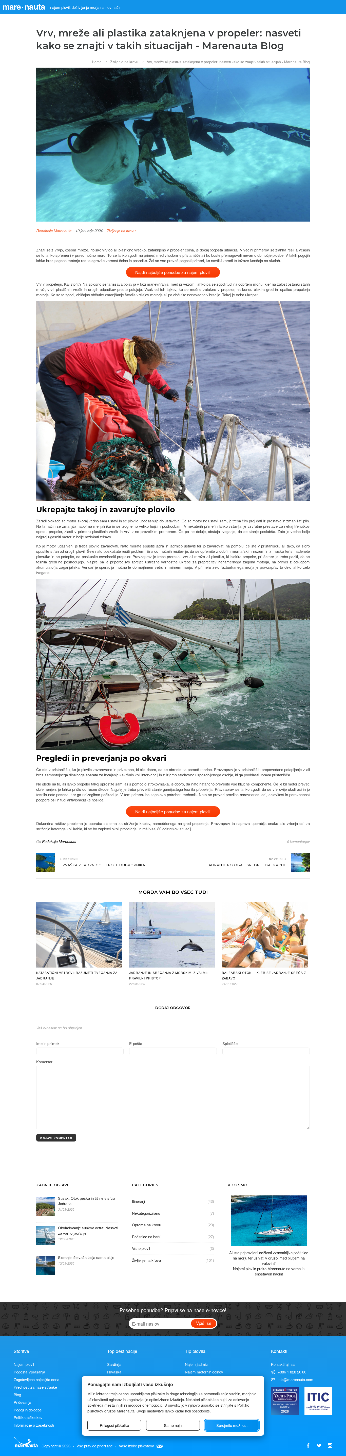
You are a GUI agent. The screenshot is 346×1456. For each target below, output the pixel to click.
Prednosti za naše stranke (35, 1387)
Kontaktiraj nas (283, 1364)
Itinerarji (138, 1201)
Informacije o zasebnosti (34, 1425)
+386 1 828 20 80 (292, 1371)
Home (97, 61)
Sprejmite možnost (231, 1425)
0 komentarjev (298, 841)
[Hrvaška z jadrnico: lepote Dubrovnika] (45, 862)
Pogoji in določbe (28, 1409)
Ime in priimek (48, 1043)
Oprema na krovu (146, 1224)
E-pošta (135, 1043)
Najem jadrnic (196, 1364)
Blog (17, 1394)
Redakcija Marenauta (53, 230)
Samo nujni (173, 1425)
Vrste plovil (141, 1248)
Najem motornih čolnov (204, 1371)
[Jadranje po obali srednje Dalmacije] (300, 862)
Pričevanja (22, 1402)
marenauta (24, 6)
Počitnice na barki (146, 1236)
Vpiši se (203, 1323)
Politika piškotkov (28, 1417)
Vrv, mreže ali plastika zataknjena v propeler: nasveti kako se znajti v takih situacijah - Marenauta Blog (228, 61)
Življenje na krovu (124, 61)
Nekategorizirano (146, 1213)
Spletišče (230, 1043)
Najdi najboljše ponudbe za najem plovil (173, 272)
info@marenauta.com (295, 1379)
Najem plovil (24, 1364)
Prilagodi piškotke (114, 1425)
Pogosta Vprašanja (29, 1371)
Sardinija (114, 1364)
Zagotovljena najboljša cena (36, 1379)
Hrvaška (114, 1371)
